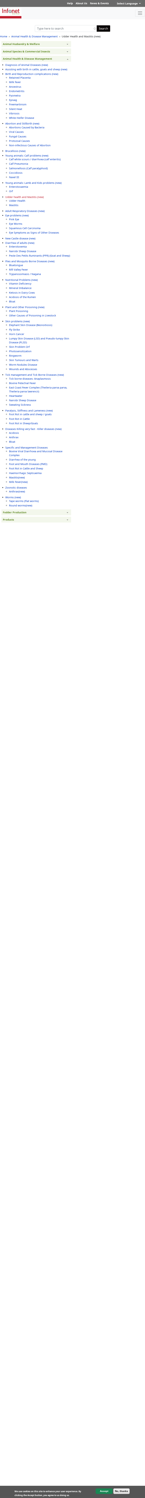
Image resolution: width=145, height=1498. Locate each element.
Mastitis (13, 205)
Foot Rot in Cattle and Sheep (26, 468)
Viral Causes (16, 132)
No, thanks (121, 1491)
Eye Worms (15, 223)
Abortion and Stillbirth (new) (22, 123)
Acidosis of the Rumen (22, 297)
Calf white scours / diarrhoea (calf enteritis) (35, 159)
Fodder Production (14, 512)
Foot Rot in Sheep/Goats (23, 423)
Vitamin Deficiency (20, 283)
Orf (11, 191)
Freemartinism (17, 104)
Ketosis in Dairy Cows (22, 292)
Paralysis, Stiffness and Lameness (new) (29, 410)
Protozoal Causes (19, 141)
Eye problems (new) (17, 215)
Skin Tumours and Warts (23, 360)
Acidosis (14, 433)
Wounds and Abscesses (23, 369)
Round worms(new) (20, 505)
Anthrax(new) (17, 491)
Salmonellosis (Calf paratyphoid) (28, 168)
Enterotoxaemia (18, 186)
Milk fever (15, 82)
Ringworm (15, 355)
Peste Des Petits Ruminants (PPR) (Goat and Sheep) (39, 255)
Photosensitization (20, 351)
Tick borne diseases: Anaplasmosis (30, 378)
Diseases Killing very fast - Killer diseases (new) (33, 429)
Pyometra (15, 95)
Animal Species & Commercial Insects (26, 51)
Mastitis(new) (17, 477)
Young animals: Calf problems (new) (26, 155)
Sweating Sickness (20, 404)
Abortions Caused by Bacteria (26, 127)
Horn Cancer (16, 334)
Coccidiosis (15, 172)
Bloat (12, 301)
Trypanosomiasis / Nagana (25, 274)
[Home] (12, 13)
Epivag (13, 100)
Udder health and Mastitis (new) (24, 197)
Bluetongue (16, 265)
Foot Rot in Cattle (19, 419)
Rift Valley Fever (18, 269)
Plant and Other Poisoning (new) (24, 307)
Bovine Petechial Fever (22, 383)
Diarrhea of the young (22, 459)
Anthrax (14, 437)
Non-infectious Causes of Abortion (30, 145)
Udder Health (17, 200)
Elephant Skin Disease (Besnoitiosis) (30, 325)
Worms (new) (13, 497)
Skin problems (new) (17, 321)
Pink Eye (14, 219)
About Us (81, 3)
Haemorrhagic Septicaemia (25, 473)
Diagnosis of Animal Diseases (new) (26, 65)
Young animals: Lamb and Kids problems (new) (33, 183)
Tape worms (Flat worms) (24, 501)
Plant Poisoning (18, 311)
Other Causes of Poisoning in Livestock (32, 315)
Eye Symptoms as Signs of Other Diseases (34, 232)
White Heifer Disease (21, 118)
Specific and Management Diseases (26, 447)
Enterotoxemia (18, 246)
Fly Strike (14, 329)
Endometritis (16, 91)
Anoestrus (15, 86)
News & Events (99, 3)
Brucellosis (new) (15, 151)
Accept (104, 1491)
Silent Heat (15, 109)
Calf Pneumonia (18, 163)
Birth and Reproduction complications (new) (31, 74)
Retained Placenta (20, 77)
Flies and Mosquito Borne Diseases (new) (29, 261)
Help (70, 3)
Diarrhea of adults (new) (19, 243)
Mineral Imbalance (20, 288)
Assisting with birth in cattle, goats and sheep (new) (36, 69)
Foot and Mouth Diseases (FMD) (28, 464)
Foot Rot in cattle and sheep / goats (30, 414)
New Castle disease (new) (20, 238)
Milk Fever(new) (18, 482)
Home (3, 36)
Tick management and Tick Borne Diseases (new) (34, 374)
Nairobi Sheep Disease (22, 251)
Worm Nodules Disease (23, 364)
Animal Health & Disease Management (34, 36)
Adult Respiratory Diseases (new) (25, 211)
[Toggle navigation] (140, 13)
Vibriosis (14, 113)
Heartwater (15, 396)
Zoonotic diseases (16, 487)
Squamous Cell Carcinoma (24, 228)
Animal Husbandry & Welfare (21, 44)
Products (8, 519)
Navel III (14, 177)
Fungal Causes (17, 136)
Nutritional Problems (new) (21, 280)
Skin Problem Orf (19, 346)
